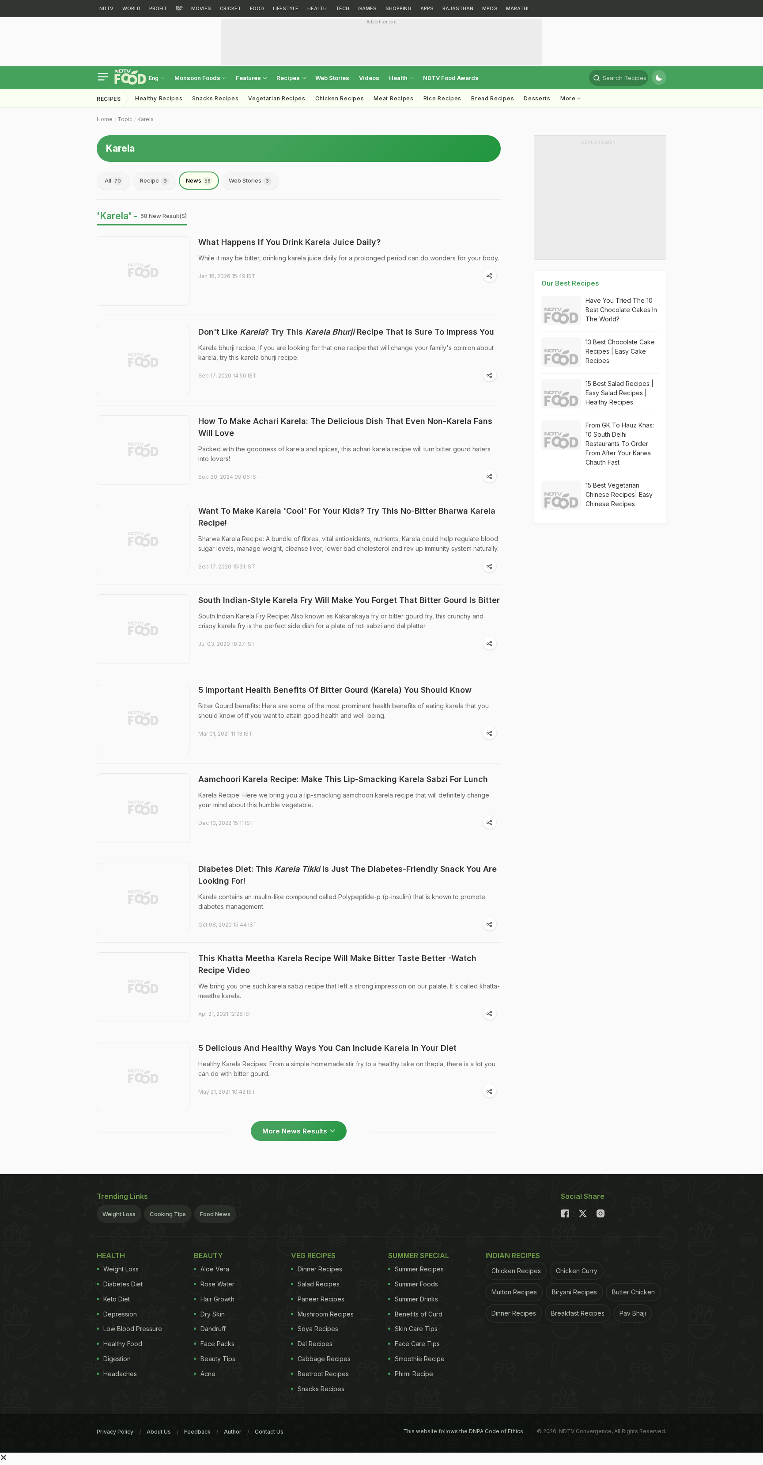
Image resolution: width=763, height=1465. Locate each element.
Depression (120, 1314)
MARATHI (517, 8)
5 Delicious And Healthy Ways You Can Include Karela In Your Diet (327, 1048)
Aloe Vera (214, 1269)
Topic (124, 119)
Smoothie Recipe (420, 1358)
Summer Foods (416, 1284)
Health (399, 77)
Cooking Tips (168, 1213)
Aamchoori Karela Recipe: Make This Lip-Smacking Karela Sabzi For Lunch (343, 779)
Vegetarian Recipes (277, 98)
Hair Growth (217, 1299)
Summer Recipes (419, 1269)
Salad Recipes (319, 1284)
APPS (427, 8)
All (113, 180)
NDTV (106, 8)
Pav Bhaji (632, 1313)
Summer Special (418, 1255)
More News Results (294, 1131)
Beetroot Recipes (323, 1373)
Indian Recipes (512, 1255)
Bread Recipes (492, 98)
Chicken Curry (576, 1270)
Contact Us (269, 1431)
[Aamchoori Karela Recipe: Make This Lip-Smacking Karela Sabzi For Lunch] (143, 808)
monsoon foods (198, 77)
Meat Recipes (393, 98)
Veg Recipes (313, 1255)
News (198, 180)
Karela (145, 119)
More (569, 98)
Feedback (197, 1431)
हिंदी (179, 8)
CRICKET (230, 8)
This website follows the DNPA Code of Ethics (463, 1431)
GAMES (367, 8)
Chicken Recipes (339, 98)
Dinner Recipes (320, 1269)
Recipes (288, 77)
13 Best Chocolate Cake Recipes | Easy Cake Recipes (620, 351)
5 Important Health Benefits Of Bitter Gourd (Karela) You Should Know (335, 689)
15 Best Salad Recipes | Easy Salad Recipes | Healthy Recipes (619, 393)
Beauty (208, 1255)
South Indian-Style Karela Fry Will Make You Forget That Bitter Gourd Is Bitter (349, 600)
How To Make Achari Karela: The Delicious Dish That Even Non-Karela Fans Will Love (345, 427)
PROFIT (158, 8)
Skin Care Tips (416, 1328)
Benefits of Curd (418, 1314)
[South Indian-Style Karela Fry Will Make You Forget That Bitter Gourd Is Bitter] (143, 629)
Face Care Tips (417, 1343)
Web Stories (332, 77)
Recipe (153, 180)
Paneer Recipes (321, 1299)
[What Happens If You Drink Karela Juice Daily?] (143, 271)
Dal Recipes (315, 1343)
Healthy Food (122, 1343)
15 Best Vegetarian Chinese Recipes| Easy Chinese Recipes (619, 494)
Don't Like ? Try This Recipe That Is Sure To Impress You (346, 331)
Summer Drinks (416, 1299)
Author (233, 1431)
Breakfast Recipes (577, 1313)
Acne (207, 1373)
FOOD (257, 8)
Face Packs (217, 1343)
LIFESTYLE (285, 8)
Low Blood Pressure (132, 1328)
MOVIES (201, 8)
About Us (159, 1431)
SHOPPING (398, 8)
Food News (215, 1213)
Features (249, 77)
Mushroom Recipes (326, 1314)
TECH (342, 8)
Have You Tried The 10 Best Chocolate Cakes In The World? (621, 310)
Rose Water (217, 1284)
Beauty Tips (217, 1358)
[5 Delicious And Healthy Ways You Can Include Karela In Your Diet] (143, 1077)
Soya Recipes (318, 1328)
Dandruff (213, 1328)
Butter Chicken (633, 1292)
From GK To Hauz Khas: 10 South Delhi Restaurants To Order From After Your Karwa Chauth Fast (619, 443)
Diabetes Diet (123, 1284)
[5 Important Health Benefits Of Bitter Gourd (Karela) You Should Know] (143, 719)
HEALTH (317, 8)
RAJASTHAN (457, 8)
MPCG (489, 8)
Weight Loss (119, 1213)
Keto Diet (116, 1299)
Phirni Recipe (414, 1373)
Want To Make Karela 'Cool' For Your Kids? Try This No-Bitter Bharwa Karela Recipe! (346, 516)
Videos (369, 77)
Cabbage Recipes (324, 1358)
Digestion (117, 1358)
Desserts (537, 98)
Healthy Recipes (159, 98)
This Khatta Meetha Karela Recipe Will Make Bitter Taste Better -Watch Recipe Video (337, 964)
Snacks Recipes (215, 98)
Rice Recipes (442, 98)
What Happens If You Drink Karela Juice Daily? (289, 242)
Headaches (120, 1373)
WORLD (131, 8)
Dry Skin (212, 1314)
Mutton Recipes (514, 1292)
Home (105, 119)
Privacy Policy (115, 1431)
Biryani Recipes (574, 1292)
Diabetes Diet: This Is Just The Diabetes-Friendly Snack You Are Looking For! (347, 874)
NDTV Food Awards (451, 77)
